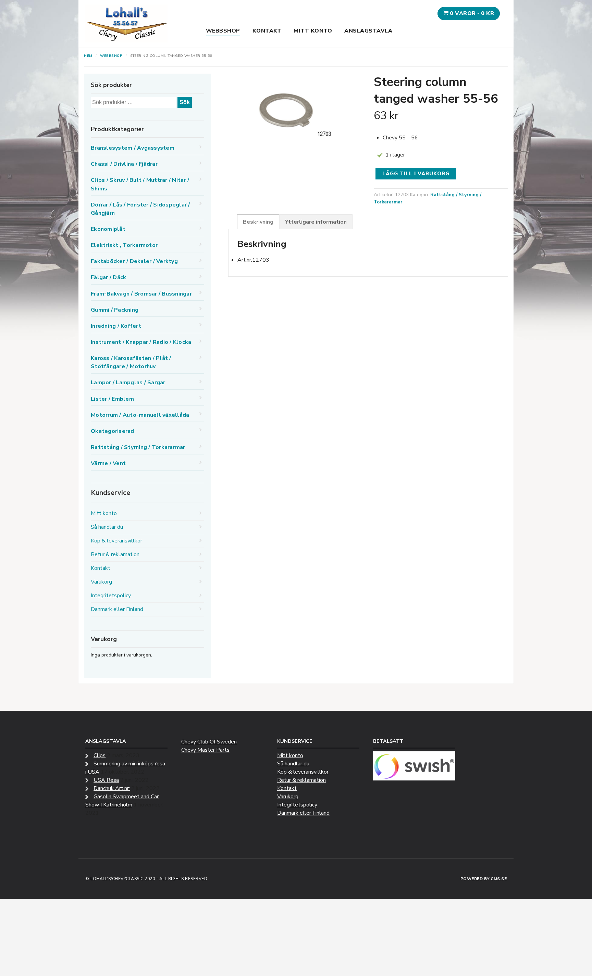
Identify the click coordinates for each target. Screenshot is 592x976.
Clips (100, 755)
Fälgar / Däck (108, 277)
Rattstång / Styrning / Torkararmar (138, 447)
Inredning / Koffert (116, 326)
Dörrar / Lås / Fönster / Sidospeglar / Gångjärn (140, 209)
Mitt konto (313, 31)
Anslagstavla (368, 31)
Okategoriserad (112, 431)
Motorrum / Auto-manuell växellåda (140, 415)
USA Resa (106, 780)
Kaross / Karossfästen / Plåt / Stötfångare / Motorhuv (131, 362)
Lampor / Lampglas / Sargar (128, 382)
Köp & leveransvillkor (116, 541)
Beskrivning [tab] (258, 222)
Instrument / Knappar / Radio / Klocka (141, 342)
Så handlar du (107, 527)
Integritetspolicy (111, 595)
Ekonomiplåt (108, 229)
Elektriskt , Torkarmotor (124, 245)
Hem (88, 55)
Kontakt (267, 31)
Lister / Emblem (112, 399)
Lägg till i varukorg (415, 173)
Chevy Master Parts (205, 750)
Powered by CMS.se (483, 878)
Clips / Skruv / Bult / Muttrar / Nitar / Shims (140, 184)
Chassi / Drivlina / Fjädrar (124, 164)
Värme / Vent (108, 463)
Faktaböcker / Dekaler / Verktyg (134, 261)
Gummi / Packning (114, 310)
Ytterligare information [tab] (316, 222)
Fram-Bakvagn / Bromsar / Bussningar (141, 294)
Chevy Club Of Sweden (209, 742)
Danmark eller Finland (117, 609)
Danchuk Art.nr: (112, 788)
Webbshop (223, 31)
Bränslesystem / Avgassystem (132, 148)
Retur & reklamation (115, 554)
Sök (185, 102)
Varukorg (101, 582)
